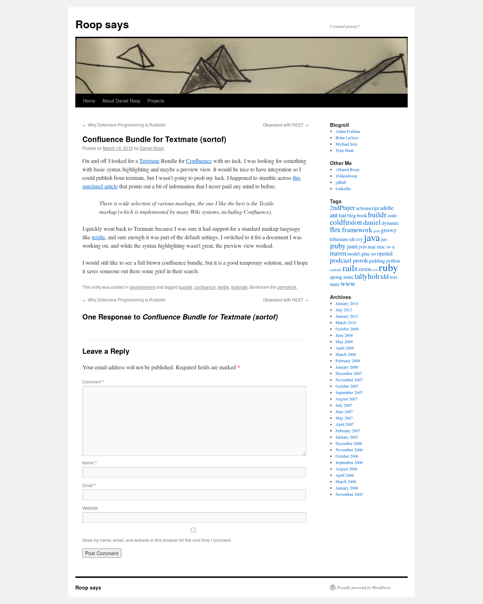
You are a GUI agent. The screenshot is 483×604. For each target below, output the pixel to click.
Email (89, 485)
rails (350, 268)
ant (334, 215)
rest (375, 269)
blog (351, 215)
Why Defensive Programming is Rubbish (123, 125)
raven (365, 269)
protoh (360, 260)
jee (384, 239)
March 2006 (346, 481)
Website (90, 508)
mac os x (386, 246)
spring (336, 277)
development (142, 287)
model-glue (358, 253)
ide (352, 239)
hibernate (339, 239)
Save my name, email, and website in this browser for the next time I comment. (157, 540)
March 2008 (346, 354)
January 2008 (347, 367)
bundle (185, 287)
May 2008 (344, 341)
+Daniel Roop (347, 169)
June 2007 (344, 411)
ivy (359, 239)
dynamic (390, 222)
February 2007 (348, 430)
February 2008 (348, 360)
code (392, 215)
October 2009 (347, 329)
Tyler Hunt (345, 150)
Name (89, 462)
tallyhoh (367, 276)
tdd (384, 276)
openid (384, 253)
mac (372, 246)
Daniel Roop (152, 148)
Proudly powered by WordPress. (364, 587)
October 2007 (347, 386)
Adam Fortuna (348, 131)
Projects (155, 100)
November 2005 (349, 494)
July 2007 (344, 405)
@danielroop (346, 175)
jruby (338, 246)
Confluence (199, 160)
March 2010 (346, 322)
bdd (342, 215)
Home (89, 100)
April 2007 (345, 424)
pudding (377, 260)
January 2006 (347, 488)
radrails (336, 269)
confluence (205, 287)
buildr (377, 214)
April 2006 (345, 475)
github (341, 182)
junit (352, 246)
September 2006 (349, 462)
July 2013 (344, 309)
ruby (388, 267)
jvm (363, 246)
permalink (286, 287)
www (348, 283)
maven (338, 253)
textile (98, 237)
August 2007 (346, 398)
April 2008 (345, 348)
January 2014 (347, 303)
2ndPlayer (342, 207)
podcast (341, 260)
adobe (387, 208)
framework (357, 229)
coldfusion (346, 222)
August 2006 (346, 468)
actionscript (367, 208)
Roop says (102, 23)
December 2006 (349, 443)
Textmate (149, 160)
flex (335, 229)
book (362, 215)
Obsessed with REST (286, 125)
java (372, 237)
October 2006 (347, 456)
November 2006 (349, 449)
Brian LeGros (347, 137)
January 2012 (347, 316)
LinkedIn (343, 188)
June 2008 (344, 335)
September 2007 (349, 392)
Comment (93, 382)
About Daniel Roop (121, 100)
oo (373, 253)
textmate (239, 287)
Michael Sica (346, 144)
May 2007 (344, 418)
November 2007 (349, 379)
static (348, 277)
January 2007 (347, 437)
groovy (388, 230)
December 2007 (349, 373)
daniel (372, 222)
